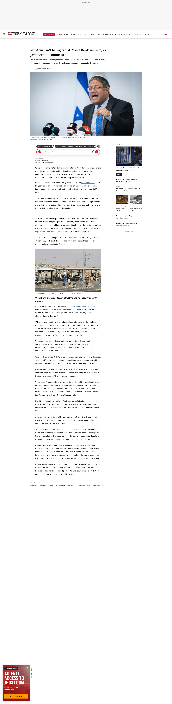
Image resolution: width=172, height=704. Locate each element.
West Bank (43, 485)
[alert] (16, 683)
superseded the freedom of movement (51, 231)
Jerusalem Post (34, 44)
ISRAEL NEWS (63, 34)
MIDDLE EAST (89, 34)
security (70, 485)
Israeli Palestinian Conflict (57, 485)
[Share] (31, 68)
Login (166, 34)
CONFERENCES (49, 34)
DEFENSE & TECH (125, 34)
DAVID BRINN (40, 158)
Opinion (42, 44)
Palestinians (33, 485)
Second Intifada (88, 183)
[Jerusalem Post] (20, 34)
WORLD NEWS (76, 34)
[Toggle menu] (3, 34)
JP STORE (148, 34)
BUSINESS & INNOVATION (107, 34)
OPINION (138, 34)
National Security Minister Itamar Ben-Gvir (77, 306)
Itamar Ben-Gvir (97, 485)
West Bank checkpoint (83, 485)
